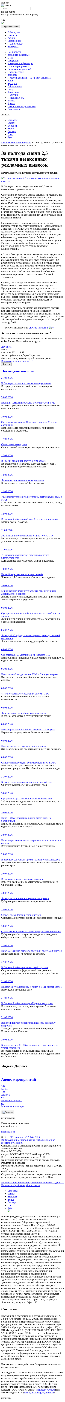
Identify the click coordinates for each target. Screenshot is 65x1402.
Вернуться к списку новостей (17, 361)
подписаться (8, 1131)
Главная (5, 142)
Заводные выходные (19, 54)
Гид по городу (15, 43)
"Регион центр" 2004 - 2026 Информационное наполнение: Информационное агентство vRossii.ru (28, 1140)
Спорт (11, 89)
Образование (15, 86)
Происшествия (16, 72)
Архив (11, 103)
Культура (12, 83)
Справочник (14, 40)
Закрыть (6, 364)
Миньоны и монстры (12, 1105)
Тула (10, 137)
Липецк (12, 131)
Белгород (13, 120)
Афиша (11, 38)
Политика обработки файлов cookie (20, 1185)
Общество (13, 60)
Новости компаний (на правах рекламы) (29, 77)
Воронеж (12, 125)
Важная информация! (19, 69)
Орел (10, 134)
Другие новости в (39, 327)
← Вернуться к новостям (15, 327)
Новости (12, 35)
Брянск (11, 122)
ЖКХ (10, 80)
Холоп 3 (5, 1093)
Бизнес (11, 100)
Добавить (6, 346)
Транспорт (13, 92)
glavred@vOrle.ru (46, 1389)
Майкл (5, 1087)
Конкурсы (13, 46)
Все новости (14, 52)
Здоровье (12, 74)
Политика (13, 94)
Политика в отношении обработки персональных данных (32, 1182)
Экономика (14, 109)
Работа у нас (14, 32)
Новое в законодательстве (21, 106)
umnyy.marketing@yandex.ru (39, 1392)
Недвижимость (16, 97)
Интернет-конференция (20, 63)
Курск (11, 128)
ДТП (10, 57)
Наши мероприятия (18, 66)
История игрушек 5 (11, 1099)
